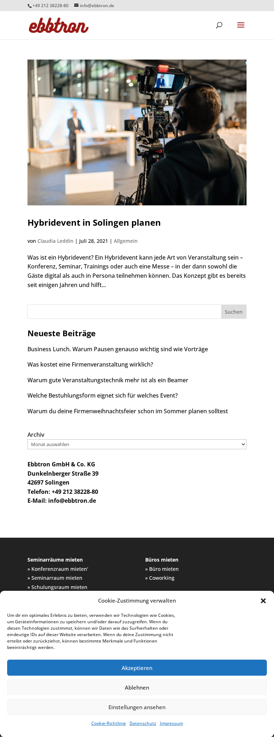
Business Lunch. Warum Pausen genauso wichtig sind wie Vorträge (117, 349)
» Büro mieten (162, 568)
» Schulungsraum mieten (57, 587)
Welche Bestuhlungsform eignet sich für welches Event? (102, 395)
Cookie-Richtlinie (108, 723)
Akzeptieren (137, 667)
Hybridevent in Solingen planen (94, 222)
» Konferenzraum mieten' (57, 568)
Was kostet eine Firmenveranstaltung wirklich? (90, 364)
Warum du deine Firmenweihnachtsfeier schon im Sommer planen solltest (127, 411)
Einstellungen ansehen (137, 707)
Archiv (35, 435)
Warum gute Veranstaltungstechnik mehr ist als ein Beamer (107, 380)
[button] (263, 600)
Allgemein (126, 240)
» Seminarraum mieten (54, 577)
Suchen (234, 311)
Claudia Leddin (55, 240)
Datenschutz (143, 723)
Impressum (171, 723)
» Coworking (159, 577)
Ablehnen (137, 687)
